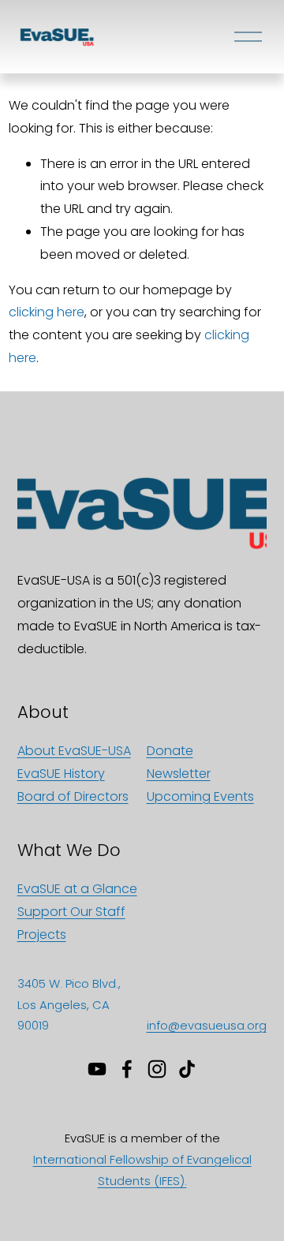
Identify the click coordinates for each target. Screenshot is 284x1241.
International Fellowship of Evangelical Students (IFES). (142, 1170)
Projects (41, 934)
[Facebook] (127, 1069)
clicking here (46, 312)
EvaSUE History (61, 773)
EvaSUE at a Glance (77, 889)
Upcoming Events (200, 796)
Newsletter (179, 773)
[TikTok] (187, 1069)
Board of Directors (73, 796)
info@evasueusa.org (207, 1025)
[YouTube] (97, 1069)
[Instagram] (157, 1069)
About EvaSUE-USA (74, 751)
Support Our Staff (71, 912)
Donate (170, 751)
